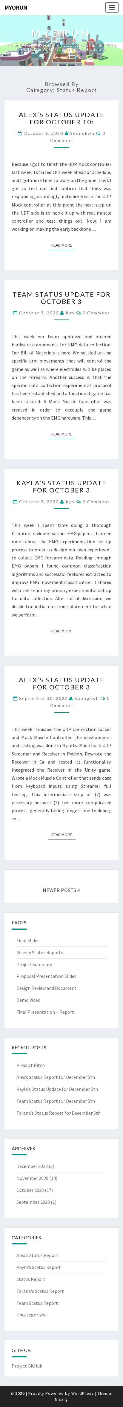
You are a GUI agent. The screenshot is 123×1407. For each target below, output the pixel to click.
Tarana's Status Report (40, 1291)
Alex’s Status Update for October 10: (61, 118)
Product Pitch (30, 1065)
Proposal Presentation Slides (46, 976)
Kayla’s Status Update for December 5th (57, 1089)
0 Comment (96, 312)
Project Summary (34, 964)
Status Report (30, 1279)
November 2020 (32, 1178)
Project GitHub (27, 1366)
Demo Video (28, 1000)
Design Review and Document (46, 988)
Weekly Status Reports (39, 952)
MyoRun (15, 7)
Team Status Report (37, 1303)
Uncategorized (31, 1315)
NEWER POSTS (60, 890)
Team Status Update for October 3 (62, 297)
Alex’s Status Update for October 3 (61, 683)
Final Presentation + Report (45, 1012)
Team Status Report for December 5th (55, 1101)
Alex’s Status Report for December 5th (55, 1077)
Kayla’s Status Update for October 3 (61, 486)
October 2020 (30, 1190)
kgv (70, 312)
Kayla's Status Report (38, 1267)
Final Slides (27, 940)
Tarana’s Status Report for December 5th (58, 1113)
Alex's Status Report (37, 1255)
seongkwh (82, 133)
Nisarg (61, 1399)
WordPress (82, 1393)
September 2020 (33, 1202)
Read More (63, 245)
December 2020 (32, 1166)
